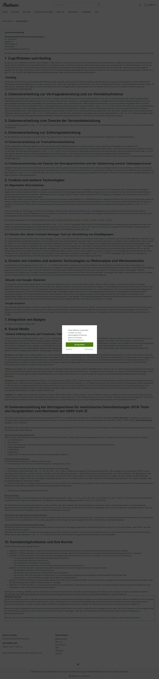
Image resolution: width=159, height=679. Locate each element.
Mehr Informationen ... (76, 340)
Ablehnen (69, 349)
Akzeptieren (79, 344)
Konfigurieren (89, 349)
